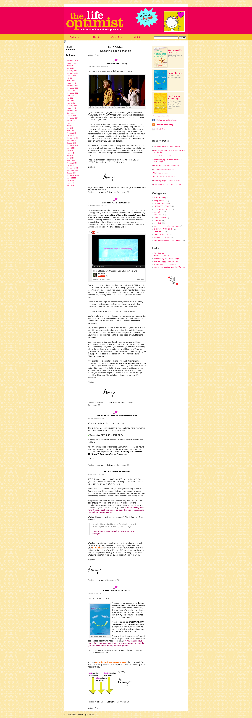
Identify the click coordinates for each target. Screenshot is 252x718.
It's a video (101, 192)
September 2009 (73, 175)
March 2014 (71, 80)
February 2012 (72, 105)
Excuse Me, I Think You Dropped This (166, 165)
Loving (119, 141)
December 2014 (72, 73)
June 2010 (70, 153)
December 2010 (72, 138)
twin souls (102, 190)
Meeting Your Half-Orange (120, 187)
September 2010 (72, 145)
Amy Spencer (159, 253)
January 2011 (71, 135)
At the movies (159, 198)
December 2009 (72, 168)
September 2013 (72, 88)
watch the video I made (129, 363)
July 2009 (70, 180)
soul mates (136, 187)
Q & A (137, 37)
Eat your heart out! (161, 203)
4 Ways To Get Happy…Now (163, 156)
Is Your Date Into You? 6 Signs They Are (167, 184)
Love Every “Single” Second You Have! (166, 181)
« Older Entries (94, 55)
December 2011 (72, 110)
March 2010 (71, 160)
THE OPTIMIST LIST (161, 235)
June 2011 (70, 123)
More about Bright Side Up (164, 264)
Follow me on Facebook (166, 120)
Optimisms (75, 37)
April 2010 (70, 158)
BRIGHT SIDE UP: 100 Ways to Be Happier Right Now (128, 623)
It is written (158, 212)
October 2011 (71, 115)
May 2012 (70, 98)
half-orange (98, 187)
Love (106, 187)
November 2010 (72, 140)
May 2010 (70, 155)
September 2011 (72, 118)
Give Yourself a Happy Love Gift (164, 169)
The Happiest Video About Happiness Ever (117, 415)
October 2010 (71, 143)
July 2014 (70, 78)
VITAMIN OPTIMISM (162, 237)
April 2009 (70, 185)
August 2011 (71, 120)
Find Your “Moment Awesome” (116, 202)
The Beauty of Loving (117, 63)
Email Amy (161, 129)
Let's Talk (157, 223)
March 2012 (71, 103)
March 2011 (70, 130)
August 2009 (71, 178)
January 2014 (71, 83)
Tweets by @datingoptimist (161, 116)
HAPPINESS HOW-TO (106, 403)
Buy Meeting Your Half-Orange (166, 258)
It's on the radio (160, 217)
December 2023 (72, 61)
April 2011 (70, 128)
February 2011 (71, 133)
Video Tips (116, 37)
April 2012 (70, 100)
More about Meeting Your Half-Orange (169, 267)
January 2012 (71, 108)
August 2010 (71, 148)
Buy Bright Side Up (161, 256)
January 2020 (71, 63)
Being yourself (159, 201)
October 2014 (71, 75)
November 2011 (72, 113)
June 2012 (70, 95)
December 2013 (72, 85)
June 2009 (70, 183)
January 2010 (71, 165)
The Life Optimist (126, 27)
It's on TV (157, 220)
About (96, 37)
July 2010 (70, 150)
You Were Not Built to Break (117, 471)
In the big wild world (162, 209)
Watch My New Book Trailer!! (116, 590)
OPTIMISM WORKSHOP (163, 229)
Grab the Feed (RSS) (164, 125)
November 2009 (72, 170)
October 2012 (71, 90)
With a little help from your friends (167, 240)
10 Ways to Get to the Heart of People (166, 146)
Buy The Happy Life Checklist (166, 261)
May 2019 (70, 66)
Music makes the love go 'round (167, 226)
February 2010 (72, 163)
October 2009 (72, 173)
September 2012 (72, 93)
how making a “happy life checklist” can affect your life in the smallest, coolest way (116, 216)
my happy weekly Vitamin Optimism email (128, 604)
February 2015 (72, 70)
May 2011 (70, 125)
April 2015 (70, 68)
